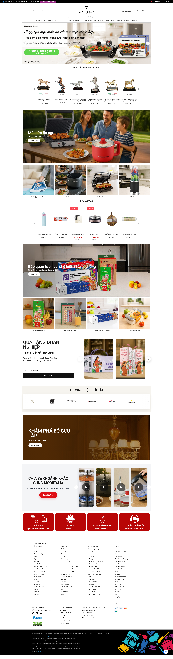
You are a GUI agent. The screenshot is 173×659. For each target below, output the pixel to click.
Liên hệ (62, 619)
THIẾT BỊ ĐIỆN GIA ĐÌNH (120, 577)
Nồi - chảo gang (92, 590)
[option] (44, 91)
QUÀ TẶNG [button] (134, 20)
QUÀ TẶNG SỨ (118, 570)
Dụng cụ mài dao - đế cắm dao (69, 567)
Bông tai (36, 580)
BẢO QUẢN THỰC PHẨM (40, 555)
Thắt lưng (117, 575)
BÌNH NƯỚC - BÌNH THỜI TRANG (41, 567)
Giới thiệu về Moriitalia (66, 614)
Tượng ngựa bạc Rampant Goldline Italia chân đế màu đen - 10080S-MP (61, 101)
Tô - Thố (117, 583)
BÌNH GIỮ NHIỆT (37, 565)
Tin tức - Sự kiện (64, 624)
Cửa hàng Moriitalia (65, 621)
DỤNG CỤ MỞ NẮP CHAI (67, 570)
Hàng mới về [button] (87, 17)
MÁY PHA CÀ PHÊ (92, 565)
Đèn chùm (36, 593)
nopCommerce (40, 652)
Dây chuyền (37, 585)
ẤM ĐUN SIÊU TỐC (38, 547)
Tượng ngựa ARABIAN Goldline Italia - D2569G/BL (129, 101)
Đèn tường (64, 547)
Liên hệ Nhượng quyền (48, 1)
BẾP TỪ (35, 557)
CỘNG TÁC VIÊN (35, 1)
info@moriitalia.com (40, 608)
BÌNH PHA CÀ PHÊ (38, 570)
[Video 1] (86, 488)
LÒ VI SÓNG (91, 557)
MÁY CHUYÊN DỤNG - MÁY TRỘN (96, 562)
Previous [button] (34, 90)
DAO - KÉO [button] (63, 20)
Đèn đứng (36, 595)
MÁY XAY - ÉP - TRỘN (93, 567)
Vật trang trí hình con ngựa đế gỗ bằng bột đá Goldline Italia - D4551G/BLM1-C (78, 101)
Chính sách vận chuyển (88, 611)
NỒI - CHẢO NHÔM (92, 583)
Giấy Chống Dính (65, 580)
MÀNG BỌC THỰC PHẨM (94, 570)
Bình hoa (36, 562)
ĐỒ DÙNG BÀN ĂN (65, 555)
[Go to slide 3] (87, 62)
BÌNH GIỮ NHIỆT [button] (98, 20)
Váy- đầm (117, 595)
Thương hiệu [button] (98, 17)
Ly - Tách (90, 552)
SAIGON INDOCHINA (23, 1)
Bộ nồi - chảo (37, 577)
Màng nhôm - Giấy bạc (94, 572)
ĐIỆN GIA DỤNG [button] (110, 20)
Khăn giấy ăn (64, 590)
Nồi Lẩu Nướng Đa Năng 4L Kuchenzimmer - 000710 (61, 235)
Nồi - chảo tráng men (94, 595)
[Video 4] (139, 488)
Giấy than (63, 583)
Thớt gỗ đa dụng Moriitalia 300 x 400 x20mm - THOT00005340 (78, 235)
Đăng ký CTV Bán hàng (66, 608)
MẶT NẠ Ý (90, 560)
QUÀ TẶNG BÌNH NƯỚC (120, 552)
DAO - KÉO (36, 583)
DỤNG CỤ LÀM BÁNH (66, 565)
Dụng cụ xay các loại (66, 577)
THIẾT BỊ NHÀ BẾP (119, 580)
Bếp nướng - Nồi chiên (40, 560)
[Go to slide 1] (83, 62)
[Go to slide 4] (89, 62)
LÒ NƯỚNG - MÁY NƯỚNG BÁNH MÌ (96, 555)
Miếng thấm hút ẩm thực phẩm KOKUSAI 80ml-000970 (112, 235)
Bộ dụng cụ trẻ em (39, 575)
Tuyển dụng (63, 616)
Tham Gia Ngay (48, 496)
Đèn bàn (36, 590)
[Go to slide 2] (85, 62)
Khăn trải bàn (64, 593)
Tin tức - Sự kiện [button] (75, 17)
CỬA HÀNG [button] (64, 17)
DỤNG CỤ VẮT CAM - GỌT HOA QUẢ (69, 572)
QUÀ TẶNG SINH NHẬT (120, 565)
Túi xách (117, 593)
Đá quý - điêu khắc (39, 588)
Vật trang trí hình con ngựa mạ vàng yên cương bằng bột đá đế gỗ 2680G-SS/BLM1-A (95, 101)
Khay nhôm (64, 595)
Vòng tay (117, 598)
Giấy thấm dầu (65, 585)
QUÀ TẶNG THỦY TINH (120, 567)
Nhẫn (89, 577)
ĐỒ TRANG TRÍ (64, 557)
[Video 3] (121, 488)
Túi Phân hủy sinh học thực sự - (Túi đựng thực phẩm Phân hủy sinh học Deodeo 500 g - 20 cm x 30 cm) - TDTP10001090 (95, 235)
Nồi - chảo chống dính (94, 588)
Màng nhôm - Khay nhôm (95, 575)
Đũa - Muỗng (64, 560)
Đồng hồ (63, 552)
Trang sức (118, 590)
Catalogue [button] (109, 17)
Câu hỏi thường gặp (87, 614)
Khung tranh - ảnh (93, 547)
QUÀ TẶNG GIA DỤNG (120, 562)
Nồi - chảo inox (92, 593)
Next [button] (138, 90)
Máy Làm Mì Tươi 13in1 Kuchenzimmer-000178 (44, 235)
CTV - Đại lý (63, 611)
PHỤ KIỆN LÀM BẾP (120, 550)
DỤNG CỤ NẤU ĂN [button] (40, 20)
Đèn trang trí (64, 550)
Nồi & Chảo (91, 585)
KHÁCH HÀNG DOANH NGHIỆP (161, 1)
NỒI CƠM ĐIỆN (91, 580)
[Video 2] (103, 488)
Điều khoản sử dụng (87, 616)
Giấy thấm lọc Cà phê (67, 588)
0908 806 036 (48, 377)
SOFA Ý (117, 572)
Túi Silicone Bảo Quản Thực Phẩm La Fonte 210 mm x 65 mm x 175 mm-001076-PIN (129, 235)
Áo (34, 550)
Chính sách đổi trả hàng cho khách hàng (93, 608)
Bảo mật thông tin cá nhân (89, 619)
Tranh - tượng (119, 585)
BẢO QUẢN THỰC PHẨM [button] (122, 20)
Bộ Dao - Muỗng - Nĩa (39, 572)
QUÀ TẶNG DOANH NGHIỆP (121, 560)
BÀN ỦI (35, 552)
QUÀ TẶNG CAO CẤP (120, 555)
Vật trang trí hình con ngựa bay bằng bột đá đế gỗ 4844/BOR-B (44, 101)
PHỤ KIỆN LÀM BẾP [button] (53, 20)
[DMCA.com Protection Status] (37, 625)
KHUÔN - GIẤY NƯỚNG (93, 550)
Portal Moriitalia (10, 1)
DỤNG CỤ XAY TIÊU (65, 575)
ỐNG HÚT (117, 547)
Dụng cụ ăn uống (65, 562)
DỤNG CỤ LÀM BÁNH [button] (74, 20)
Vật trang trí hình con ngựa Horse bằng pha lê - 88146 (112, 101)
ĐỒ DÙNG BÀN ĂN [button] (87, 20)
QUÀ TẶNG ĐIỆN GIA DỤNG (121, 557)
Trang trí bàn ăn (119, 588)
